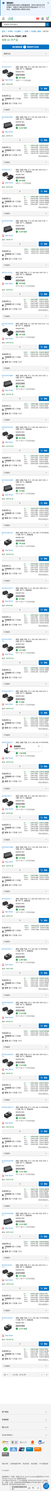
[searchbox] (23, 24)
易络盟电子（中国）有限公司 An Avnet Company (19, 1477)
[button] (3, 19)
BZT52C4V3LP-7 (7, 1319)
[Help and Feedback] (46, 1486)
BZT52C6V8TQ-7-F (8, 1003)
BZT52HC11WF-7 (8, 118)
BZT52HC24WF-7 (8, 848)
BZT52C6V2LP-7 (7, 534)
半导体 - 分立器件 (14, 31)
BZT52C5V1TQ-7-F (7, 428)
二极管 (25, 31)
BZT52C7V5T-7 (7, 691)
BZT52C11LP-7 (7, 949)
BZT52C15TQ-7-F (7, 640)
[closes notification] (48, 3)
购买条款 (26, 1464)
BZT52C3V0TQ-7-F (8, 325)
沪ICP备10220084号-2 (10, 1480)
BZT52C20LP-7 (7, 742)
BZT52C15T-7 (7, 796)
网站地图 (34, 1464)
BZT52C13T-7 (7, 67)
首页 (3, 31)
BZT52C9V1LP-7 (8, 1107)
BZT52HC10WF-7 (7, 376)
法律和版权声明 (15, 1464)
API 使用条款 (43, 1464)
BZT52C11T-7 (7, 899)
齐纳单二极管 (36, 31)
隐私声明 (5, 1464)
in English (5, 1470)
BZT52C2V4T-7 (7, 588)
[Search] (47, 24)
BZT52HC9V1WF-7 (7, 1162)
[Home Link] (13, 19)
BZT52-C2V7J (7, 272)
